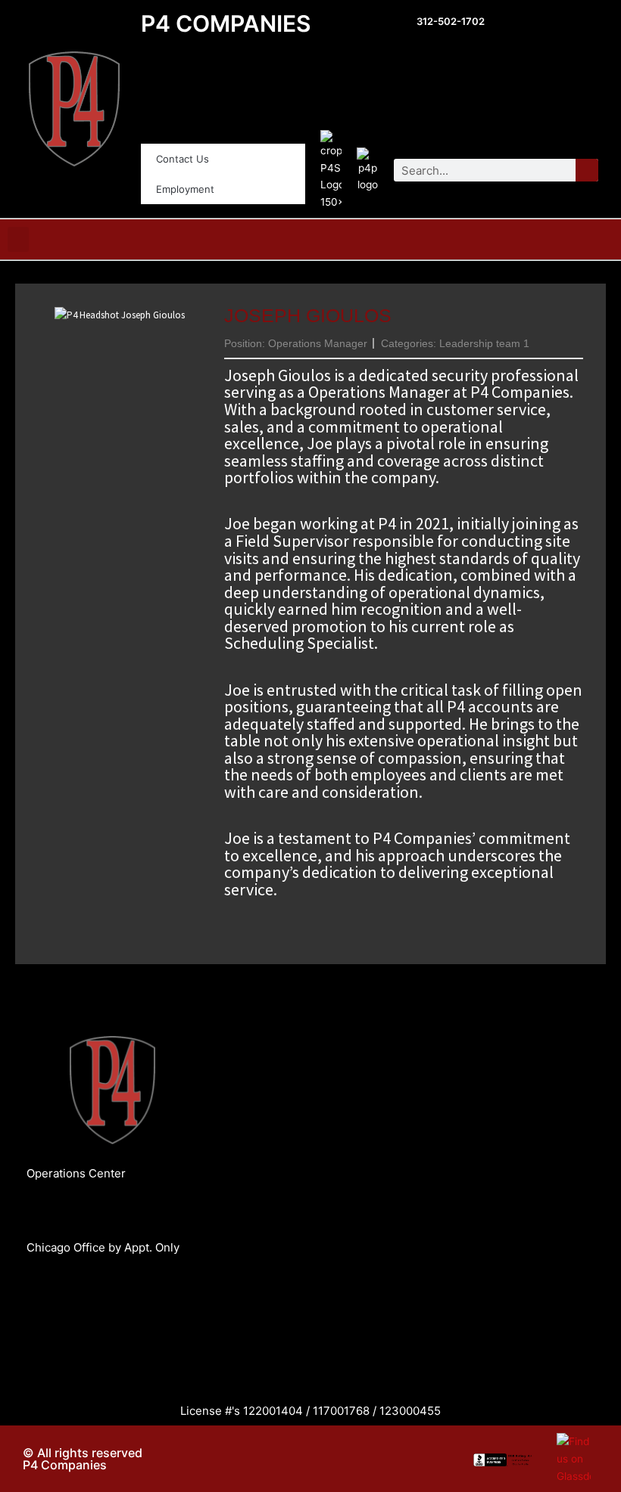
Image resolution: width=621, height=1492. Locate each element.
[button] (18, 239)
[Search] (587, 170)
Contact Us (182, 159)
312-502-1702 (451, 21)
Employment (185, 189)
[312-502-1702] (400, 23)
